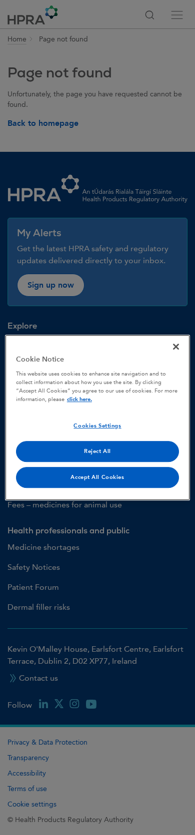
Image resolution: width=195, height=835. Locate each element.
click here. (79, 399)
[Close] (176, 347)
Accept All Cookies (97, 477)
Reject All (97, 451)
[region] (97, 417)
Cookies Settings (97, 425)
